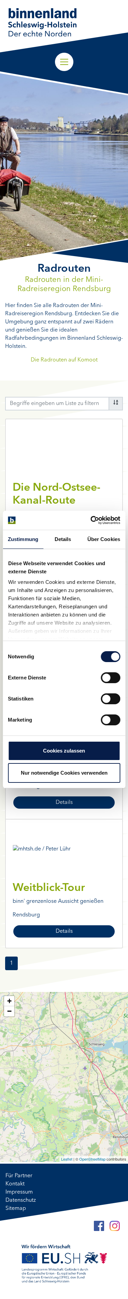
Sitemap (15, 1208)
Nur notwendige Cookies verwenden (64, 773)
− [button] (9, 1011)
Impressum (19, 1192)
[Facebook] (99, 1226)
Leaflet (66, 1159)
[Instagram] (115, 1226)
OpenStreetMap (92, 1159)
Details (64, 802)
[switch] (110, 677)
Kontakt (15, 1184)
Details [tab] (63, 539)
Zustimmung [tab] (23, 539)
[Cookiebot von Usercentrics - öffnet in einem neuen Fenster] (91, 520)
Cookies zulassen (64, 751)
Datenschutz (20, 1200)
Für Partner (18, 1176)
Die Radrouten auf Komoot (64, 360)
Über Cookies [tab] (103, 539)
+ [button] (9, 1001)
